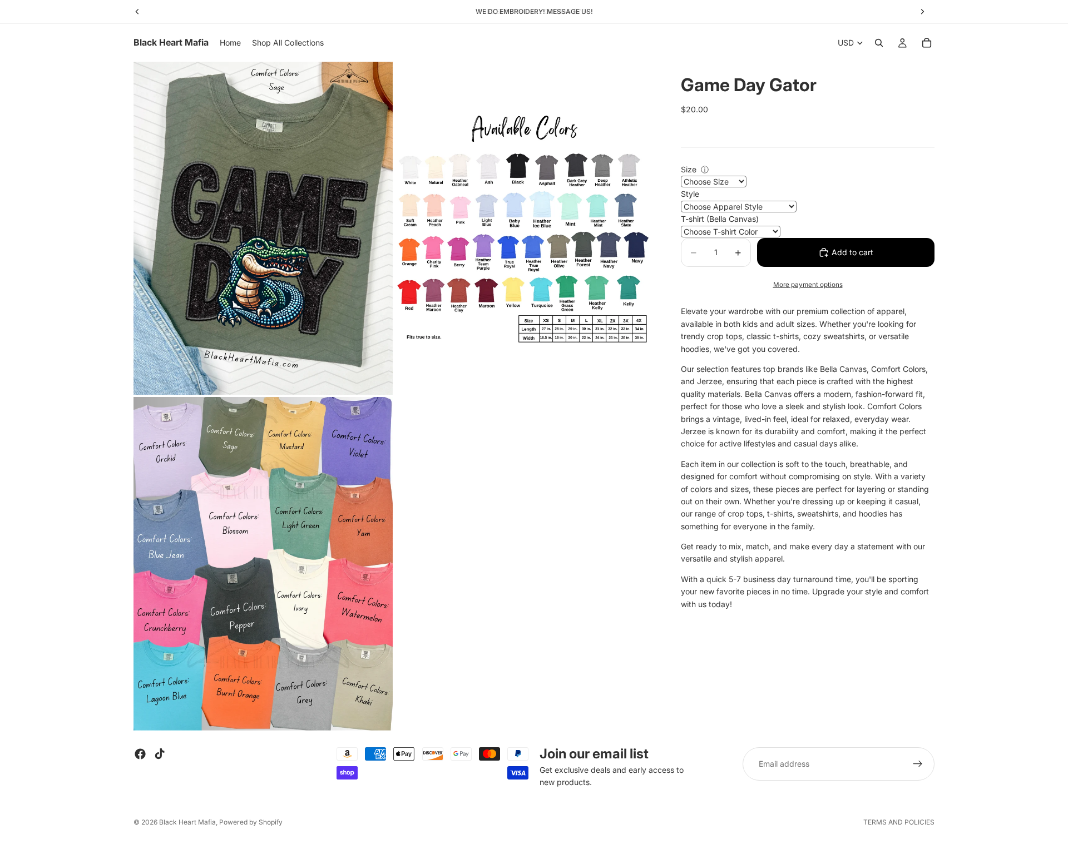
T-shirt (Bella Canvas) (720, 219)
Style (690, 194)
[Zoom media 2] (524, 228)
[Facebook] (140, 754)
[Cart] (926, 43)
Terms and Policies (898, 822)
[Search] (879, 43)
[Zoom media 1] (263, 228)
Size (688, 169)
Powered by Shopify (251, 822)
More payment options (808, 285)
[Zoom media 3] (263, 563)
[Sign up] (917, 764)
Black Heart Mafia (187, 822)
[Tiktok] (159, 754)
